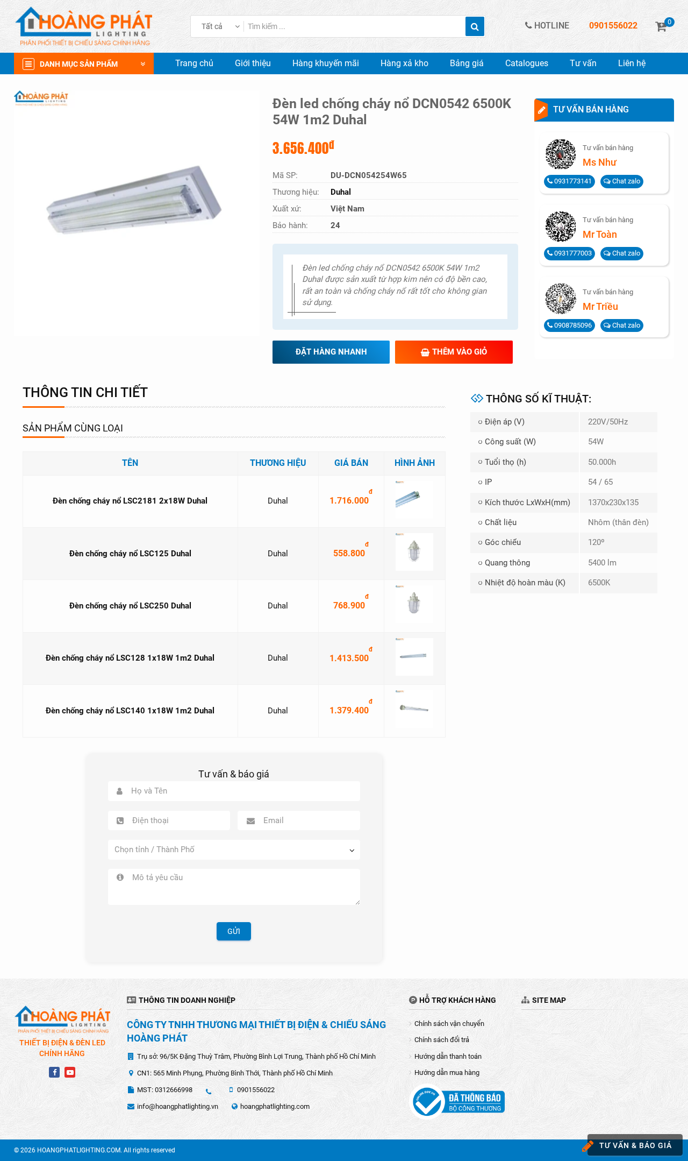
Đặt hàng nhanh (331, 352)
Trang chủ (194, 63)
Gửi (233, 931)
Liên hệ (632, 63)
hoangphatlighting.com (275, 1106)
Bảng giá (467, 63)
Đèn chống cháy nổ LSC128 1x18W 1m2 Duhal (130, 658)
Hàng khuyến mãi (325, 63)
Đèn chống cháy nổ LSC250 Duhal (130, 606)
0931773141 (572, 181)
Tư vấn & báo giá (635, 1145)
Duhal (278, 501)
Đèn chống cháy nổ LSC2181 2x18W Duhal (130, 501)
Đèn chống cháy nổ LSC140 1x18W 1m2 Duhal (130, 711)
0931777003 (572, 253)
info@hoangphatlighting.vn (177, 1106)
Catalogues (526, 63)
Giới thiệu (253, 63)
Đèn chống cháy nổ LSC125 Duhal (130, 553)
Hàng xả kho (404, 63)
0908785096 (572, 325)
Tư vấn (583, 63)
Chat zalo (625, 181)
